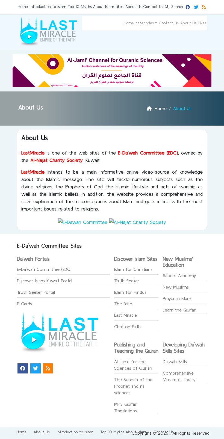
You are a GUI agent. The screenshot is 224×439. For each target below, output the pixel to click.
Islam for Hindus (130, 292)
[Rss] (204, 6)
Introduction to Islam (48, 6)
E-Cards (24, 303)
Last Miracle (125, 315)
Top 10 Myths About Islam (91, 6)
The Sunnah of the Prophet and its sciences (133, 386)
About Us (133, 6)
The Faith (123, 303)
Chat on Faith (127, 326)
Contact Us (153, 6)
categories (144, 23)
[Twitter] (197, 6)
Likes (119, 6)
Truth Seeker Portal (36, 292)
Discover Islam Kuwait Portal (44, 280)
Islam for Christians (133, 269)
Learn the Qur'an (179, 309)
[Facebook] (188, 6)
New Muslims (176, 286)
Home (23, 6)
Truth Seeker (126, 280)
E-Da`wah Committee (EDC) (44, 269)
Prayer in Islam (177, 298)
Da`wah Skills (175, 361)
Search (176, 6)
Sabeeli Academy (179, 275)
